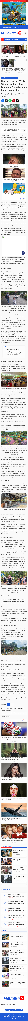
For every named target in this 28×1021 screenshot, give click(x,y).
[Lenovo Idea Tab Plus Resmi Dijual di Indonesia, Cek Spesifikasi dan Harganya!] (5, 976)
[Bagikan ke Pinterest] (13, 100)
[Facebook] (6, 1010)
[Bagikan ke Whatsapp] (10, 100)
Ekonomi (10, 911)
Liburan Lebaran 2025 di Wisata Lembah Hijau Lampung (13, 713)
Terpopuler (15, 39)
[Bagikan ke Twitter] (6, 100)
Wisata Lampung (6, 716)
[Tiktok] (21, 1010)
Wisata (21, 39)
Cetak (4, 96)
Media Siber (12, 1004)
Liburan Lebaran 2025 (7, 710)
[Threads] (12, 1010)
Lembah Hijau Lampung (18, 708)
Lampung (10, 77)
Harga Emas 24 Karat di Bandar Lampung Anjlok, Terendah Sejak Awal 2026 (16, 910)
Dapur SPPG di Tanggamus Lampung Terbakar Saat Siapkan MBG (16, 917)
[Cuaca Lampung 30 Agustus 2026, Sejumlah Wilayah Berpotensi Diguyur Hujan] (6, 879)
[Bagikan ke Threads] (17, 100)
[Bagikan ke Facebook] (2, 100)
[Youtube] (15, 1010)
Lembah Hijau (8, 708)
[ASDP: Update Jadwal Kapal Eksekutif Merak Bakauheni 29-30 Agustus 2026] (5, 968)
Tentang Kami (4, 1004)
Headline (7, 39)
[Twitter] (18, 1010)
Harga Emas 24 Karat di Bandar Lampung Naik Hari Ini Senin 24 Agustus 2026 (16, 924)
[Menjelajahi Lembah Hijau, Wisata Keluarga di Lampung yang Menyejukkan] (5, 984)
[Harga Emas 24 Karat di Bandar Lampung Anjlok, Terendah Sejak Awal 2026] (6, 870)
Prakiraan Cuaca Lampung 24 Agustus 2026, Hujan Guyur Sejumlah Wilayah (16, 903)
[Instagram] (9, 1010)
